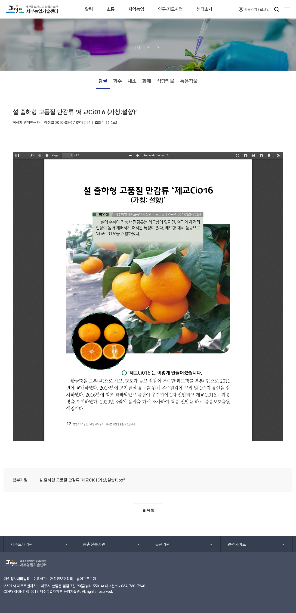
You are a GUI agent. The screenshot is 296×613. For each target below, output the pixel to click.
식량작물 (165, 81)
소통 (110, 9)
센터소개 (204, 9)
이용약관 (40, 579)
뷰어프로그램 (86, 579)
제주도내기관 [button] (22, 544)
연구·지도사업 (170, 9)
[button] (287, 9)
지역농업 (136, 9)
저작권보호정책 (61, 579)
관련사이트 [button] (237, 544)
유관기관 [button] (162, 544)
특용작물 (189, 81)
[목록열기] (147, 47)
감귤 (103, 81)
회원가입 (250, 9)
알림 (89, 9)
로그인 (265, 9)
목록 (150, 510)
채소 (132, 81)
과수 (117, 81)
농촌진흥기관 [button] (94, 544)
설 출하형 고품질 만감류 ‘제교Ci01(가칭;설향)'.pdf (82, 480)
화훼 (146, 81)
